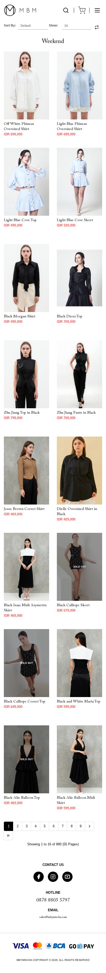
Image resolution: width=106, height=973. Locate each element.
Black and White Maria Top (78, 701)
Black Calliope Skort (73, 605)
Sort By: (10, 25)
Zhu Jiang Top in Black (22, 413)
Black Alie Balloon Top (22, 798)
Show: (53, 25)
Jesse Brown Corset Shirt (24, 509)
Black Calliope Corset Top (24, 701)
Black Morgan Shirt (19, 316)
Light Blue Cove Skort (75, 220)
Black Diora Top (69, 316)
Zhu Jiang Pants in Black (76, 413)
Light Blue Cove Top (20, 220)
